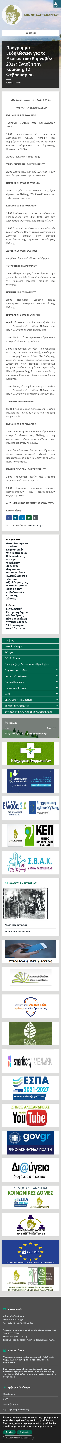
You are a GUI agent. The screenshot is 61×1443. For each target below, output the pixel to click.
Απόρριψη (24, 1432)
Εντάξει (9, 1432)
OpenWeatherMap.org (36, 733)
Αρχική (9, 82)
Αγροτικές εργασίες (16, 924)
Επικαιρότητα (36, 525)
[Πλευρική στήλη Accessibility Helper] (57, 4)
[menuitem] (30, 640)
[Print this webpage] (35, 517)
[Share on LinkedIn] (22, 517)
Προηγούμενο (13, 539)
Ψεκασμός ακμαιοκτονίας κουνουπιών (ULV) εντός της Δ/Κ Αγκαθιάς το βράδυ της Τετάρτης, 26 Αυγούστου (28, 1360)
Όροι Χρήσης (9, 1393)
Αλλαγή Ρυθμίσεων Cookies (18, 1438)
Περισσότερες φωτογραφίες (17, 931)
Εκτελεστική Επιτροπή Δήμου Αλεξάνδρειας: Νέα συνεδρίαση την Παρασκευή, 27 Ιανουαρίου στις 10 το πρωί (17, 618)
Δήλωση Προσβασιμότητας (16, 1409)
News (18, 82)
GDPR (5, 1399)
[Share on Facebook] (9, 517)
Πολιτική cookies (11, 1404)
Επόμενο (10, 605)
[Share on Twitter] (15, 517)
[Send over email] (29, 517)
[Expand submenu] (57, 640)
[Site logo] (30, 24)
